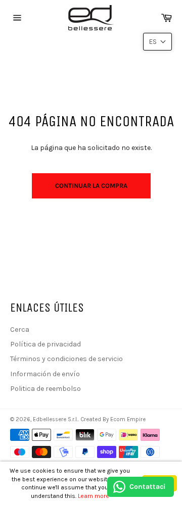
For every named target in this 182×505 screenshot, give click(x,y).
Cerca (19, 329)
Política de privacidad (45, 344)
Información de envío (45, 374)
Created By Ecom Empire (113, 419)
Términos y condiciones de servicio (66, 359)
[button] (157, 41)
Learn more (93, 495)
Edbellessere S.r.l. (55, 419)
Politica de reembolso (45, 388)
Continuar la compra (91, 185)
